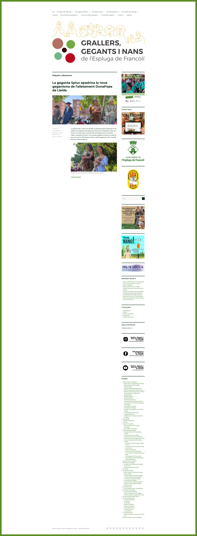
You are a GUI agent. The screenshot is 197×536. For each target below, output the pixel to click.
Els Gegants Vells (97, 12)
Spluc (58, 134)
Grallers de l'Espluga (128, 314)
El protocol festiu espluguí (89, 15)
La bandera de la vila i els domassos (133, 437)
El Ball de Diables (128, 398)
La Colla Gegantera (112, 12)
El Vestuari (127, 501)
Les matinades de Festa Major (133, 456)
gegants (54, 134)
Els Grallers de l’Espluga (129, 12)
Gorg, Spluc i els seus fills (130, 428)
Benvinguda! (126, 419)
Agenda (129, 15)
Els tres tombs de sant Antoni (131, 435)
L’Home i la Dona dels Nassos (131, 467)
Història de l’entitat (129, 504)
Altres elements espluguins (68, 15)
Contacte (55, 15)
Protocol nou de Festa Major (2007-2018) (134, 438)
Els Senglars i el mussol (130, 406)
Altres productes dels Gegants (131, 425)
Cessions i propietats (129, 499)
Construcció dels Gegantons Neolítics (133, 475)
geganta (60, 132)
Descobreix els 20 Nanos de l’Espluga (133, 464)
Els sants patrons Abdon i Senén (131, 496)
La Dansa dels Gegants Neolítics (132, 478)
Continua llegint (76, 177)
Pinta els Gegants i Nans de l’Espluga (132, 517)
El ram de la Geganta (130, 449)
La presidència (128, 511)
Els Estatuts (127, 503)
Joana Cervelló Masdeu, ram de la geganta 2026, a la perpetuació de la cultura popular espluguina (133, 283)
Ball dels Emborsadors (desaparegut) (133, 390)
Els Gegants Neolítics (81, 12)
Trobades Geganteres (128, 317)
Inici (53, 12)
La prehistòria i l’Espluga (130, 480)
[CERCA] (143, 198)
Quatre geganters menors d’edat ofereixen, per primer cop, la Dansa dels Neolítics (133, 288)
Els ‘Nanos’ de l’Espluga (64, 12)
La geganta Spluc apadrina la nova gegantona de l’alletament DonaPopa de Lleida (82, 86)
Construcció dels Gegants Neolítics (133, 477)
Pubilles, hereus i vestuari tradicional (133, 416)
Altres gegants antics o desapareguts (133, 488)
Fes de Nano (127, 466)
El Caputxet (127, 427)
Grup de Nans (126, 315)
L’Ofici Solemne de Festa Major (133, 451)
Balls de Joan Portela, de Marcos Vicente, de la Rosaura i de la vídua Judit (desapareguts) (134, 393)
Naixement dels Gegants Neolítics (132, 483)
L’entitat (120, 15)
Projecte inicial (128, 485)
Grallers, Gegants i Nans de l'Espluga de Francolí (64, 528)
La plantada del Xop (129, 414)
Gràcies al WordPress (83, 528)
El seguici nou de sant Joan (129, 461)
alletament (55, 132)
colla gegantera (56, 130)
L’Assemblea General (129, 507)
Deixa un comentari (57, 136)
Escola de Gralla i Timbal (130, 491)
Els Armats (125, 469)
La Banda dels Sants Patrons (131, 412)
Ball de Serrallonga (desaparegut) (132, 388)
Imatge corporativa (129, 506)
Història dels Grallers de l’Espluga (132, 493)
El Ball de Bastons (128, 396)
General (125, 312)
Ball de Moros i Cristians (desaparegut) (134, 383)
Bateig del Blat (128, 474)
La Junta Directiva (128, 509)
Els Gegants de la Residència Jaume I (133, 401)
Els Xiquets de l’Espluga (130, 407)
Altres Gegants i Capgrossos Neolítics (133, 472)
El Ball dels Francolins (129, 399)
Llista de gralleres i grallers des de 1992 (134, 495)
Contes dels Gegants (107, 15)
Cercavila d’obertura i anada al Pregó (134, 446)
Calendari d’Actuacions (129, 420)
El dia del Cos (128, 448)
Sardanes (126, 417)
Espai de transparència (129, 498)
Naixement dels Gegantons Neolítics (133, 482)
